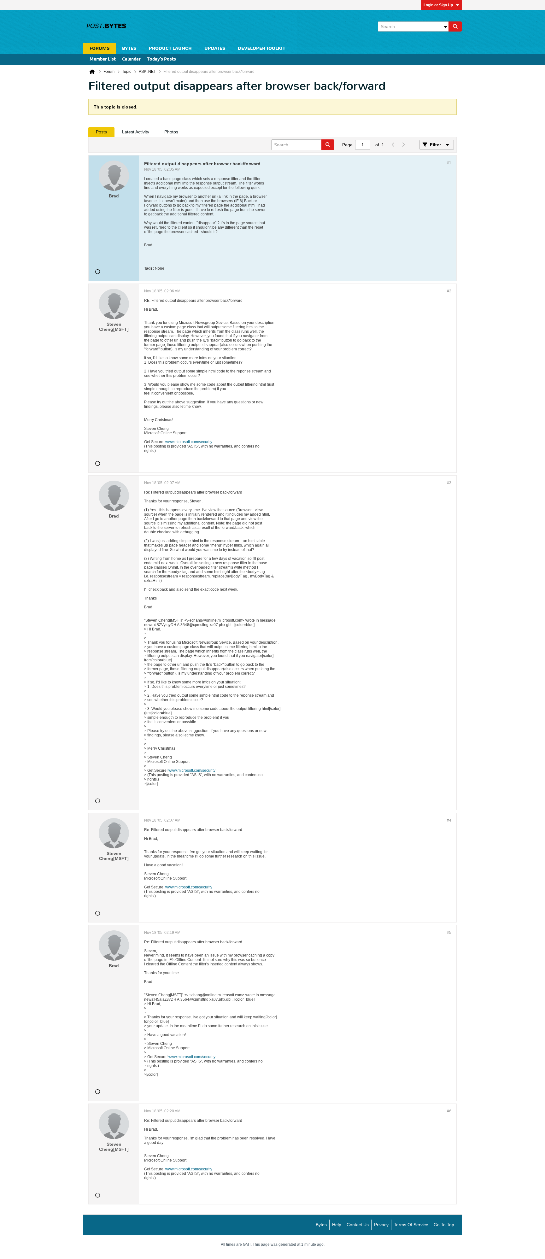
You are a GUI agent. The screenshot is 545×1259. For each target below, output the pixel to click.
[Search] (455, 26)
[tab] (101, 132)
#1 (449, 163)
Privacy (381, 1224)
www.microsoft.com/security (188, 442)
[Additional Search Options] (445, 26)
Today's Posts (161, 59)
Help (336, 1224)
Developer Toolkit (261, 48)
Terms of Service (411, 1224)
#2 (449, 291)
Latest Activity (135, 131)
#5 (449, 932)
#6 (449, 1111)
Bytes (321, 1224)
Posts (101, 131)
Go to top (444, 1224)
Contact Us (358, 1224)
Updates (214, 48)
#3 (449, 483)
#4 (449, 820)
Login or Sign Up (438, 5)
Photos (171, 131)
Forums (99, 48)
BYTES (129, 48)
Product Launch (170, 48)
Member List (103, 59)
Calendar (131, 59)
